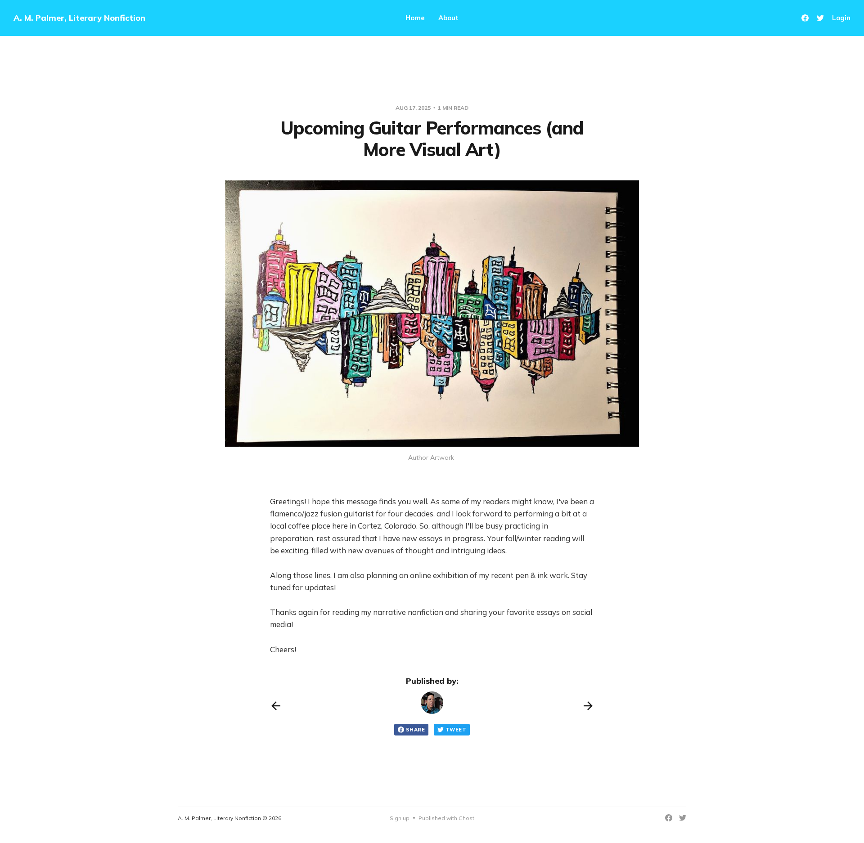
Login (841, 17)
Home (415, 17)
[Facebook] (805, 18)
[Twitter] (820, 18)
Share (415, 729)
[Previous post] (276, 706)
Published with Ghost (446, 818)
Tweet (456, 729)
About (448, 17)
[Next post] (588, 706)
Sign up (400, 818)
